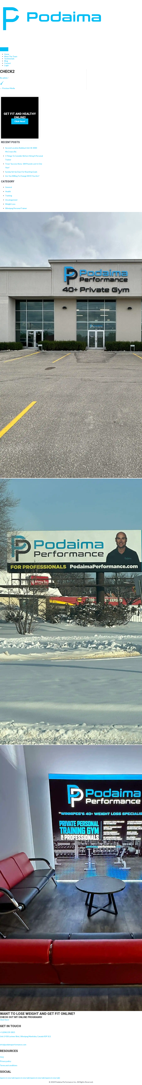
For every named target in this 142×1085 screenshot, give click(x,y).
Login (6, 65)
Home (6, 54)
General (8, 187)
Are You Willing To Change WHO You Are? (22, 176)
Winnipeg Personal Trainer (16, 208)
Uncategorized (11, 200)
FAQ (2, 1057)
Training (8, 195)
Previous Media (7, 88)
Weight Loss (10, 204)
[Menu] (4, 49)
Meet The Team (10, 56)
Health (8, 191)
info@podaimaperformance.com (13, 1044)
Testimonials (9, 58)
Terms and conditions (8, 1065)
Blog (6, 61)
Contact (7, 63)
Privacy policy (5, 1061)
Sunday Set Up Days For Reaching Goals (21, 172)
